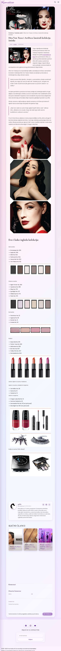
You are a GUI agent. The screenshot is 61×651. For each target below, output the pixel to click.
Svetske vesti (18, 33)
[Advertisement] (31, 488)
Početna (11, 33)
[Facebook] (46, 504)
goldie (15, 44)
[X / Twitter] (49, 504)
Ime (32, 594)
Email (10, 594)
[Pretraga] (55, 2)
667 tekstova (21, 506)
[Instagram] (30, 626)
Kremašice (33, 649)
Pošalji (48, 614)
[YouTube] (35, 626)
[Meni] (58, 2)
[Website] (43, 504)
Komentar (11, 601)
